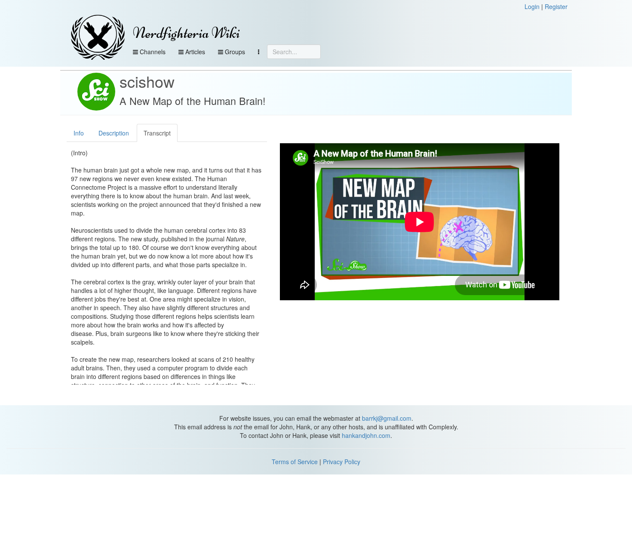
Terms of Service (295, 461)
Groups (234, 51)
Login (532, 6)
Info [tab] (79, 133)
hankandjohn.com (366, 435)
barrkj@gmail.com (386, 418)
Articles (194, 51)
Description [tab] (113, 133)
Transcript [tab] (157, 133)
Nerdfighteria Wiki (186, 33)
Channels (152, 51)
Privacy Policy (341, 461)
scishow (147, 81)
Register (556, 6)
